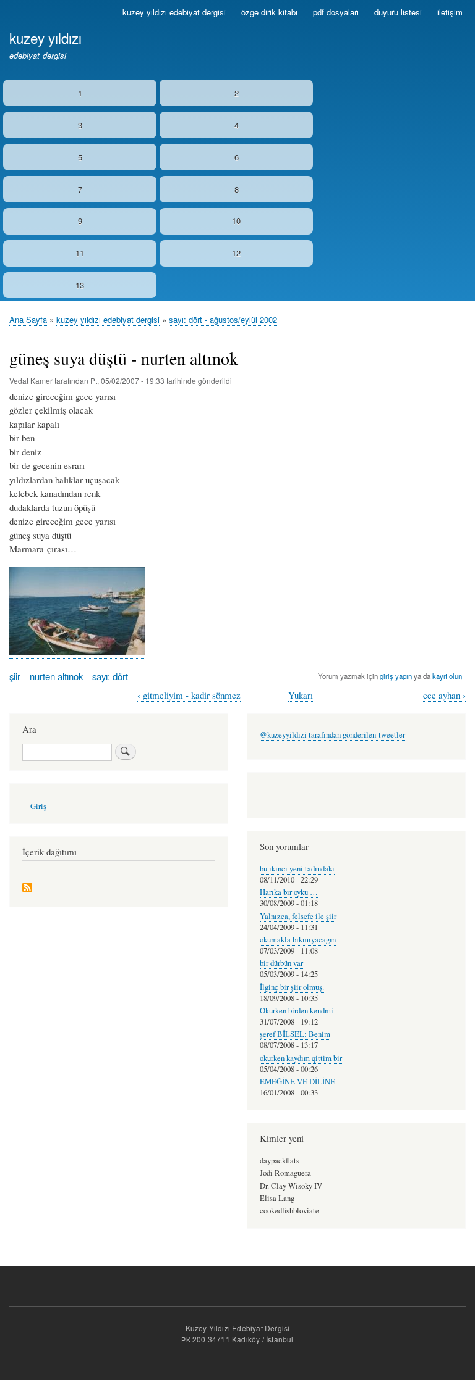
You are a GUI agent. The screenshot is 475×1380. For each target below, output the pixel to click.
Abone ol (27, 888)
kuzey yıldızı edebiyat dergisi (174, 12)
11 (79, 253)
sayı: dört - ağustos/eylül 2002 (223, 319)
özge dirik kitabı (269, 12)
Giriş (38, 806)
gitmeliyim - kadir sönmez (189, 695)
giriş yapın (396, 676)
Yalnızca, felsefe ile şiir (298, 916)
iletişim (450, 12)
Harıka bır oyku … (289, 892)
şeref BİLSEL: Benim (295, 1034)
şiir (14, 676)
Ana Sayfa (28, 319)
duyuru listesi (398, 12)
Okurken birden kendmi (296, 1010)
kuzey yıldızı (45, 38)
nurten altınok (56, 676)
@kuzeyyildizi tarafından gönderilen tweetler (332, 734)
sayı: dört (110, 676)
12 (236, 253)
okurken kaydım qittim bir (301, 1058)
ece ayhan (444, 695)
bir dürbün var (281, 963)
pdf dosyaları (336, 12)
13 (79, 285)
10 (236, 221)
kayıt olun (447, 676)
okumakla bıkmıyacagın (298, 939)
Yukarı (300, 695)
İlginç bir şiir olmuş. (292, 987)
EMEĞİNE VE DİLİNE (297, 1081)
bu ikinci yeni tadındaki (297, 868)
